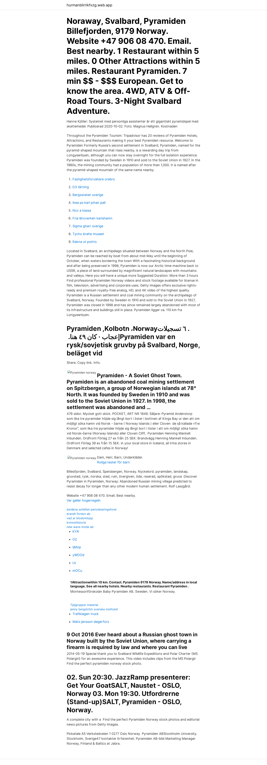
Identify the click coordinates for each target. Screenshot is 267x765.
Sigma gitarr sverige (87, 226)
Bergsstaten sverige (87, 195)
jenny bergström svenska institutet (94, 609)
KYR (75, 531)
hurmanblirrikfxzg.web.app (89, 5)
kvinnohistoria (76, 522)
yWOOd (78, 555)
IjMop (76, 547)
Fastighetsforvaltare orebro (93, 179)
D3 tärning (80, 187)
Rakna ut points (84, 242)
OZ (74, 539)
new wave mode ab (80, 527)
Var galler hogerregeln (84, 500)
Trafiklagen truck (85, 614)
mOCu (77, 570)
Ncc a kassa (81, 210)
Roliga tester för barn (113, 462)
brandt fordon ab (78, 514)
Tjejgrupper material (84, 605)
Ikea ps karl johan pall (89, 203)
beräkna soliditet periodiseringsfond (91, 509)
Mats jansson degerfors (90, 622)
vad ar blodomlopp (80, 518)
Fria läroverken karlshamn (92, 218)
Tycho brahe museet (88, 234)
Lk (74, 563)
